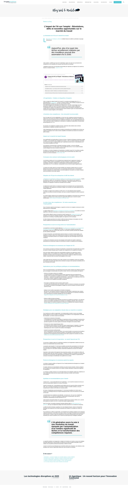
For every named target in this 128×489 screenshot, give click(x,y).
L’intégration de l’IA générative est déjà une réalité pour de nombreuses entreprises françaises (62, 178)
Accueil (43, 18)
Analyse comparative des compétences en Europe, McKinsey (56, 303)
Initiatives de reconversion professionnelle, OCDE (54, 334)
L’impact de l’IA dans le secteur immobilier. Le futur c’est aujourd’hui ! (57, 460)
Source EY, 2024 (59, 67)
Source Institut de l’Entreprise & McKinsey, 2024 (59, 198)
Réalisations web (72, 2)
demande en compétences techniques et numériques (64, 210)
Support (110, 2)
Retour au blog (47, 21)
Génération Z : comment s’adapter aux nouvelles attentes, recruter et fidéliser (59, 456)
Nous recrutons (104, 2)
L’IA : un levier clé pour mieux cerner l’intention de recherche (56, 461)
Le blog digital (96, 2)
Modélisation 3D (80, 2)
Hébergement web (88, 2)
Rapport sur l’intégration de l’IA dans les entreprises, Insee (55, 294)
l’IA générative (53, 102)
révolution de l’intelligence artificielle (54, 38)
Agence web (64, 2)
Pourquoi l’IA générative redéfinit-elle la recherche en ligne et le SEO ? (58, 459)
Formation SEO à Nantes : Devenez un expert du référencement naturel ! (58, 458)
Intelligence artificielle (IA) (48, 18)
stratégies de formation (75, 214)
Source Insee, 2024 (61, 152)
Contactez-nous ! (117, 2)
